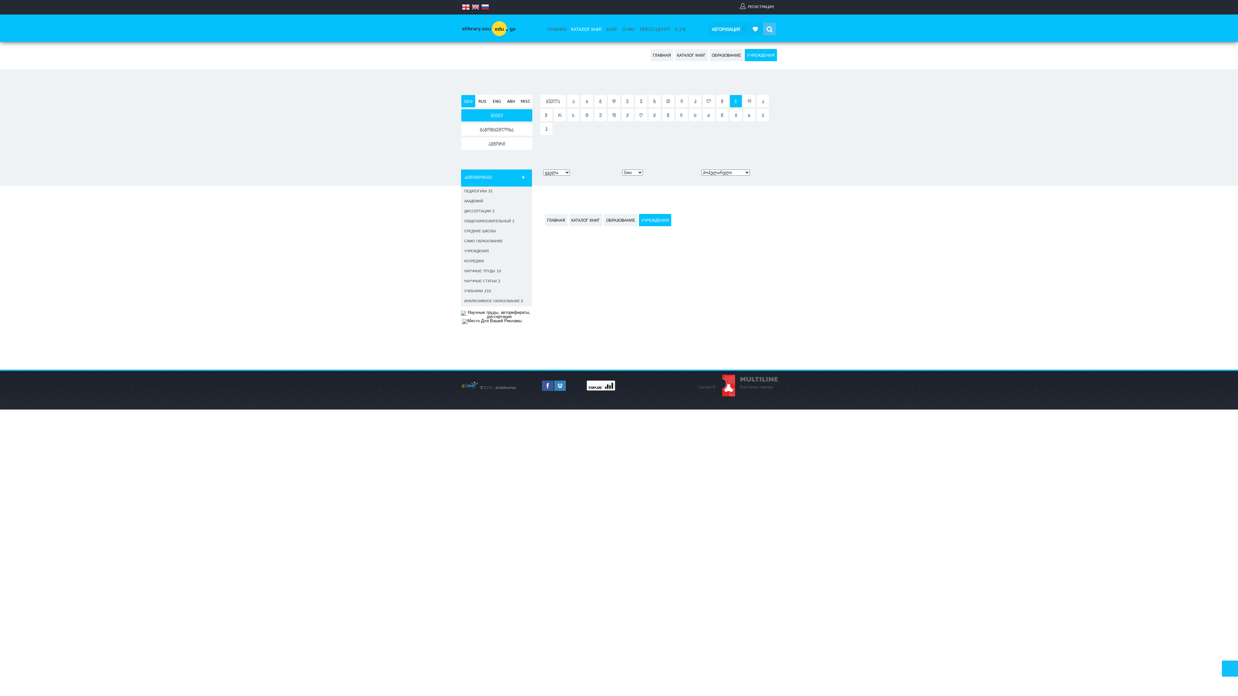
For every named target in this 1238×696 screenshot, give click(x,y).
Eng (497, 102)
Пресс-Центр (655, 29)
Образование (726, 56)
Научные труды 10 (482, 271)
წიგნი (497, 116)
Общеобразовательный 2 (489, 221)
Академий (473, 201)
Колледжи (474, 261)
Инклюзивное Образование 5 (493, 301)
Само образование (483, 241)
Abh (511, 102)
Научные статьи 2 (482, 281)
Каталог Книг (586, 29)
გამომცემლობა (497, 130)
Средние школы (480, 231)
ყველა (553, 101)
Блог (612, 29)
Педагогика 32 (478, 191)
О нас (628, 29)
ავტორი (496, 144)
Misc (525, 102)
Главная (556, 29)
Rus (482, 102)
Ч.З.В (680, 29)
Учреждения (761, 56)
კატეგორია (478, 178)
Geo (468, 102)
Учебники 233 (477, 291)
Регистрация (761, 7)
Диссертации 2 (479, 211)
